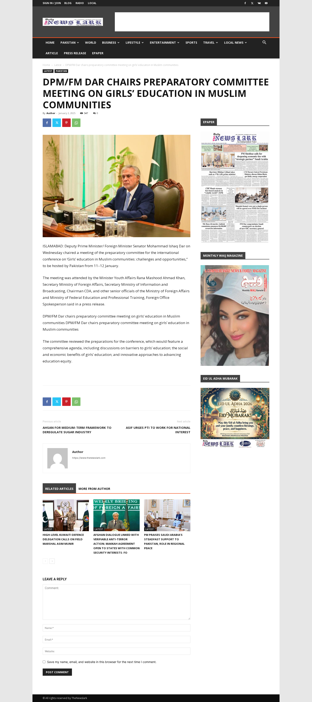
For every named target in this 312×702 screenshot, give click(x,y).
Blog (68, 3)
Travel (209, 42)
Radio (80, 3)
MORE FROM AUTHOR (94, 489)
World (90, 42)
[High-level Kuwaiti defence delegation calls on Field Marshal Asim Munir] (66, 515)
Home (50, 42)
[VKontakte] (259, 3)
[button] (264, 43)
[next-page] (52, 561)
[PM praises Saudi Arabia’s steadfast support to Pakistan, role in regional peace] (167, 515)
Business (109, 42)
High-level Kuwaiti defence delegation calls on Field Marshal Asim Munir (63, 539)
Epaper (97, 53)
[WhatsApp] (76, 122)
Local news (233, 42)
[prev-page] (45, 561)
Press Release (75, 53)
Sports (191, 42)
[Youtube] (266, 3)
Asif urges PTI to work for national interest (158, 429)
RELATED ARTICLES (59, 489)
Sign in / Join (52, 3)
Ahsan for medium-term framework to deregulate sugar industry (77, 429)
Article (52, 53)
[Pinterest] (66, 122)
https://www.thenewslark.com (88, 457)
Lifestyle (133, 42)
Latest (57, 65)
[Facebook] (245, 3)
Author (50, 113)
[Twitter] (252, 3)
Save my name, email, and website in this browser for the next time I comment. (101, 662)
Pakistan (68, 42)
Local (92, 3)
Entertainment (163, 42)
